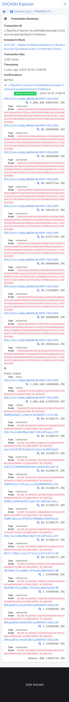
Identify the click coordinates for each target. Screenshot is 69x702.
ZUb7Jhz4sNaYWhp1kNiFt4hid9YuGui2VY (31, 432)
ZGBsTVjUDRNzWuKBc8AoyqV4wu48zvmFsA (31, 466)
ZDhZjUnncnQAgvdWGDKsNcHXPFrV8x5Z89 (31, 98)
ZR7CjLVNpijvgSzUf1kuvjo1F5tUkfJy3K (31, 553)
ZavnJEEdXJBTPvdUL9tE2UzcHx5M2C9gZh (31, 449)
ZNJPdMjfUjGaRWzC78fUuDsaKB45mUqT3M (31, 570)
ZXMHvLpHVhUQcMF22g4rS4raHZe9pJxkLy (31, 501)
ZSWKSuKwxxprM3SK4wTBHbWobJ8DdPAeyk (31, 518)
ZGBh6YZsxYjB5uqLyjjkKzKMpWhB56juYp (31, 484)
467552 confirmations (25, 93)
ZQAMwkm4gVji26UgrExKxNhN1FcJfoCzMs (31, 414)
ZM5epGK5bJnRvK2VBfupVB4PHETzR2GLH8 (31, 605)
